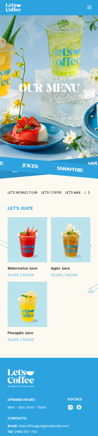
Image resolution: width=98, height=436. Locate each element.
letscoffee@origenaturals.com (44, 426)
